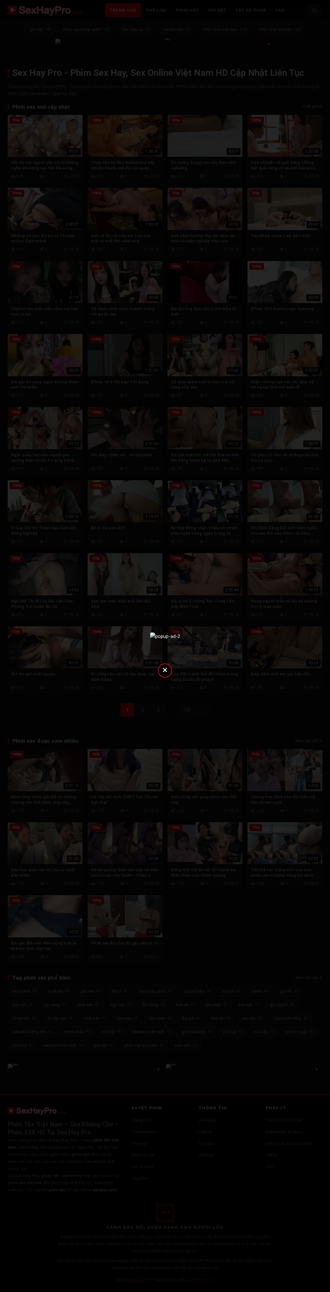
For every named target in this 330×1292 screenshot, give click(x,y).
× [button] (165, 669)
